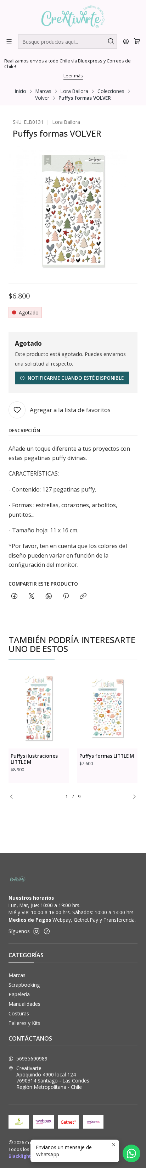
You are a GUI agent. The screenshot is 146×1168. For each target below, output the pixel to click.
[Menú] (9, 41)
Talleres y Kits (24, 1023)
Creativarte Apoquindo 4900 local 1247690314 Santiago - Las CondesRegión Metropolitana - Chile (52, 1077)
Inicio (20, 91)
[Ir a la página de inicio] (73, 16)
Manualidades (24, 1003)
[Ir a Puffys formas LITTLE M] (107, 708)
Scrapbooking (24, 984)
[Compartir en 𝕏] (32, 596)
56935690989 (31, 1058)
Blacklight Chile (26, 1156)
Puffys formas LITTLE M (106, 756)
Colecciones (110, 91)
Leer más (73, 75)
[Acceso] (126, 41)
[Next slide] (132, 797)
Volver (42, 97)
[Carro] (137, 41)
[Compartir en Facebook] (14, 596)
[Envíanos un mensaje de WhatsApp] (131, 1153)
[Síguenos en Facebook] (46, 931)
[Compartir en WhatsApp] (49, 596)
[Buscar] (111, 41)
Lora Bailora (74, 91)
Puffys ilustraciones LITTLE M (34, 759)
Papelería (19, 994)
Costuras (19, 1013)
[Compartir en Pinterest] (66, 596)
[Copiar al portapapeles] (83, 596)
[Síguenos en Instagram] (36, 931)
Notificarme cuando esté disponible (76, 377)
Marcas (43, 91)
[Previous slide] (14, 797)
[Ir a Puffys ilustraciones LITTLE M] (39, 708)
